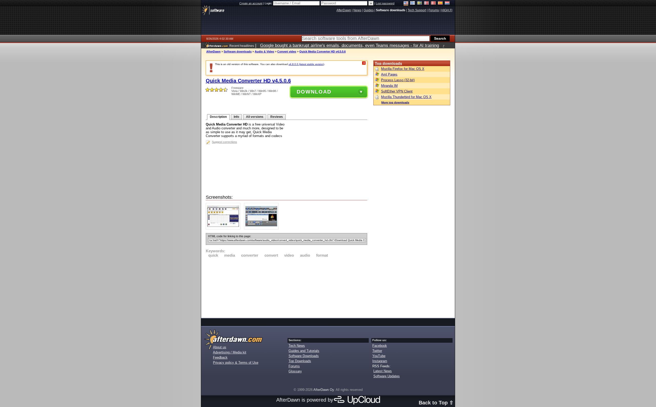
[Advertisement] (286, 286)
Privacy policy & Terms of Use (235, 362)
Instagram (379, 361)
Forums (294, 366)
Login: (269, 3)
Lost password (385, 3)
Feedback (220, 357)
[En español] (440, 3)
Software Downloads (304, 356)
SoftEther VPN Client (397, 91)
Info (236, 117)
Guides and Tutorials (304, 351)
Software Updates (386, 376)
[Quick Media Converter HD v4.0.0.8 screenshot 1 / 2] (224, 228)
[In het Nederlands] (447, 3)
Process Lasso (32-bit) (398, 80)
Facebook (379, 346)
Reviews (276, 117)
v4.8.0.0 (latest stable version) (306, 64)
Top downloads (388, 63)
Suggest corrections (224, 141)
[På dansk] (433, 3)
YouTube (378, 356)
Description (218, 117)
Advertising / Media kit (229, 352)
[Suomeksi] (412, 3)
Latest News (382, 371)
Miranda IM (389, 86)
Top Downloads (300, 361)
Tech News (297, 346)
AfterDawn (213, 51)
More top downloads (395, 102)
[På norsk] (426, 3)
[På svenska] (419, 3)
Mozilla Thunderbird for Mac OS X (406, 97)
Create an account (250, 3)
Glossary (295, 371)
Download (314, 92)
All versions (254, 117)
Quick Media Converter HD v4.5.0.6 (322, 51)
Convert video (286, 51)
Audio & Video (264, 51)
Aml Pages (389, 74)
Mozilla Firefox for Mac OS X (402, 69)
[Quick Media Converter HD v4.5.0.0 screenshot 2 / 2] (262, 228)
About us (219, 347)
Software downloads (238, 51)
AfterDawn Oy (323, 390)
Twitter (377, 351)
